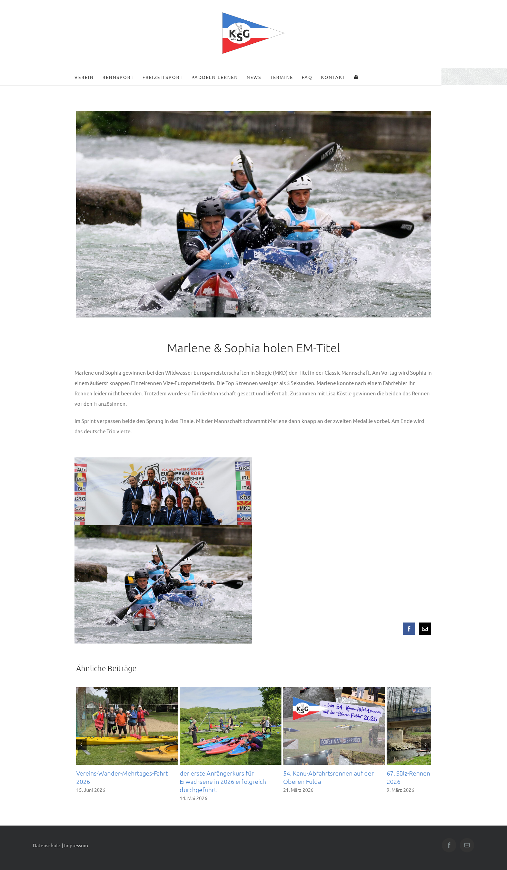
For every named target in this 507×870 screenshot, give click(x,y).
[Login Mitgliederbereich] (356, 76)
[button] (81, 746)
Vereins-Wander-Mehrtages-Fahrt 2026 (129, 785)
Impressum (76, 849)
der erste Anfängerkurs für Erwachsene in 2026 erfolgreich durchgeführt (252, 789)
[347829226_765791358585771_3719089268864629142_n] (253, 229)
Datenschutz (47, 849)
